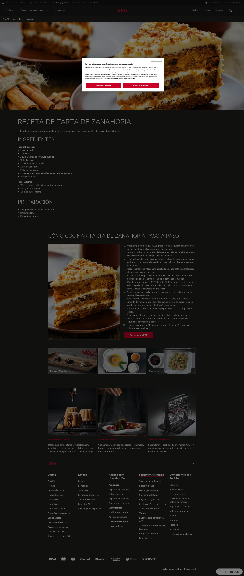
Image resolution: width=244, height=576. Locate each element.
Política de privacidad (129, 78)
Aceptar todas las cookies (140, 85)
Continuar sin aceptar (156, 61)
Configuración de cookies (103, 85)
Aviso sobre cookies (113, 78)
